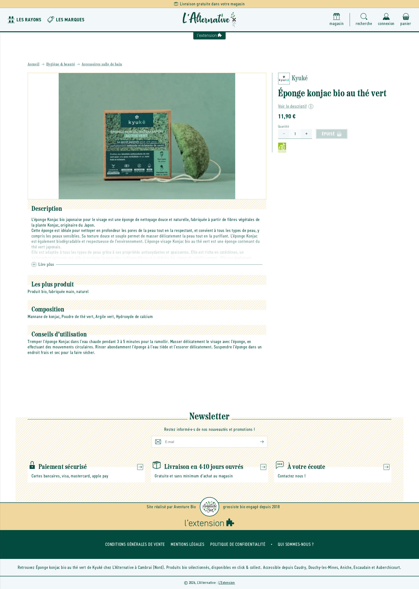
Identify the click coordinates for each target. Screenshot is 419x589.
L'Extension (226, 582)
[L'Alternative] (209, 19)
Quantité (283, 126)
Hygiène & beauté (60, 64)
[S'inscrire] (258, 442)
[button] (364, 19)
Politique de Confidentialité (237, 544)
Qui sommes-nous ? (296, 544)
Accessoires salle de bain (102, 64)
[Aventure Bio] (209, 506)
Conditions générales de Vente (135, 544)
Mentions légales (187, 544)
